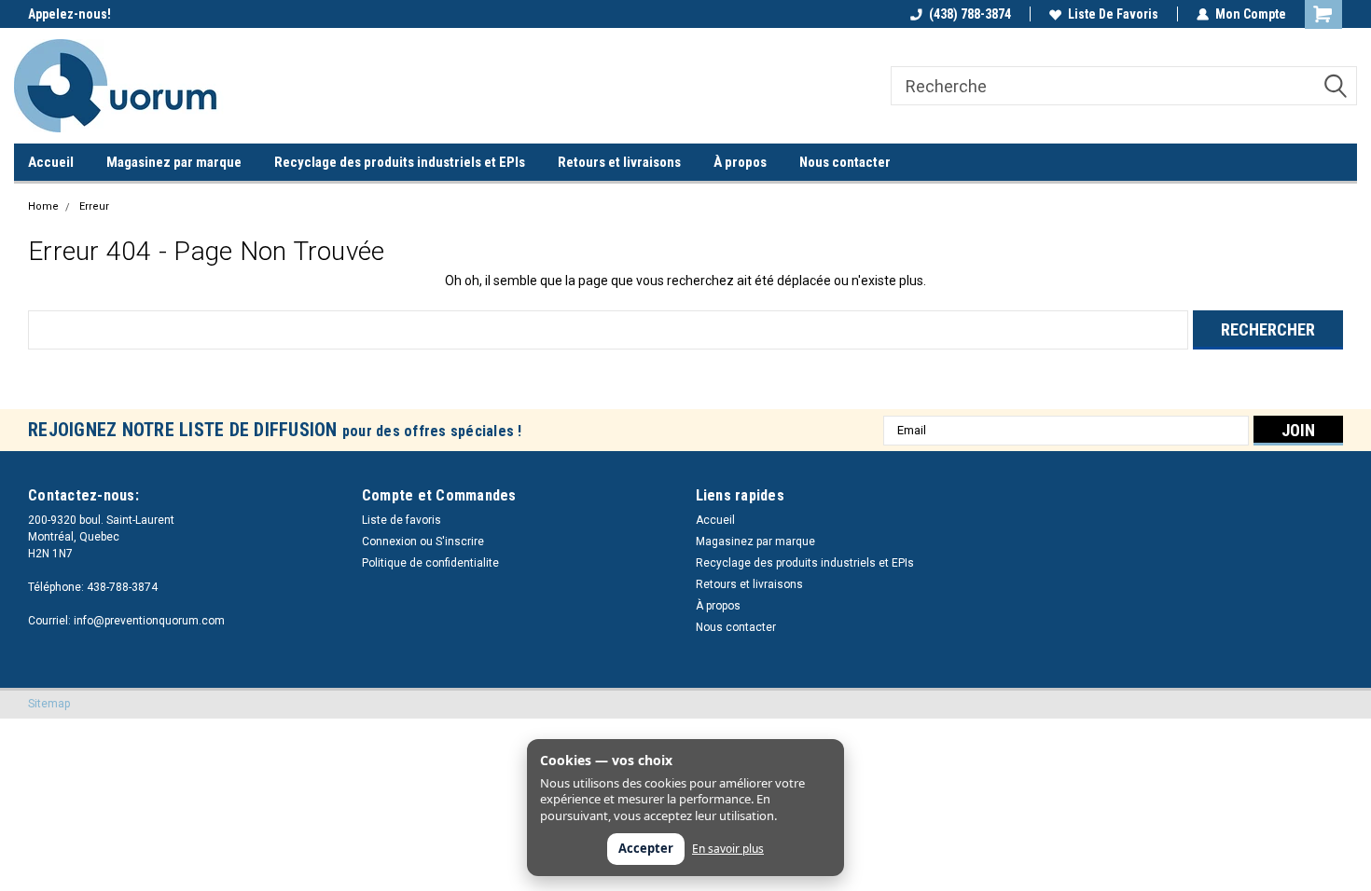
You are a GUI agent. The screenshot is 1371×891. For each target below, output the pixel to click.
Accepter (645, 848)
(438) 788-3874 (970, 14)
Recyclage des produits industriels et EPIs (399, 162)
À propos (740, 162)
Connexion (389, 541)
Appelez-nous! (69, 14)
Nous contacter (845, 162)
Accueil (51, 162)
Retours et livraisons (619, 162)
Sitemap (49, 703)
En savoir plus (728, 849)
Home (43, 206)
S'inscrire (460, 541)
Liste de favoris (1113, 14)
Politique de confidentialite (430, 562)
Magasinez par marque (174, 162)
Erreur (94, 206)
